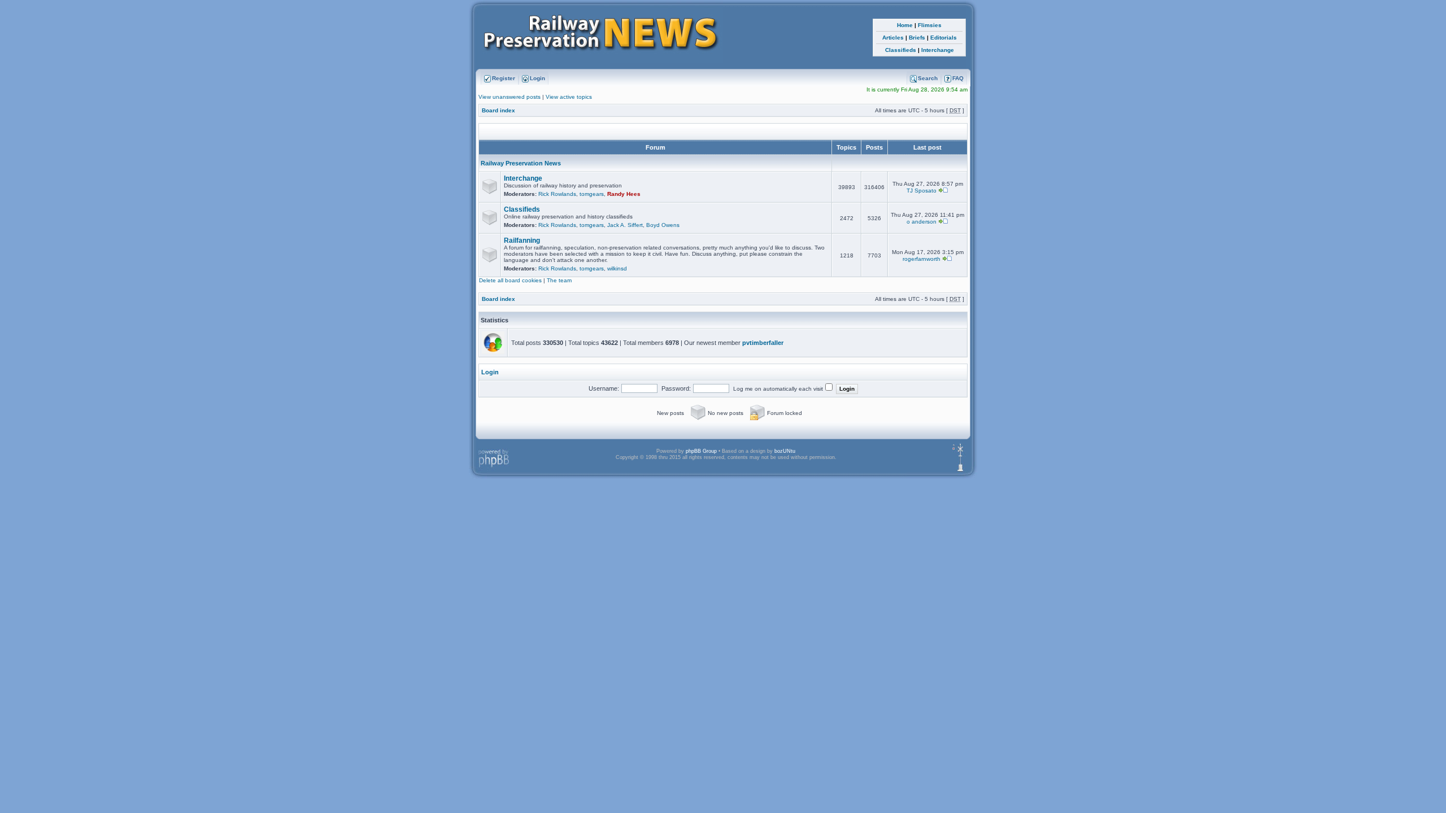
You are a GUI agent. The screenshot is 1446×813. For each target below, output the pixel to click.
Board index (498, 110)
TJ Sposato (922, 190)
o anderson (922, 221)
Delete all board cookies (510, 280)
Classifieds (900, 50)
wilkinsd (617, 268)
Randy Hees (624, 194)
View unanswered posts (509, 97)
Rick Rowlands (557, 194)
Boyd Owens (663, 225)
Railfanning (522, 240)
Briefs (917, 37)
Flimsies (930, 25)
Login (490, 372)
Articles (893, 37)
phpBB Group (701, 451)
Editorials (943, 37)
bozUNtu (784, 451)
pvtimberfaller (762, 342)
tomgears (592, 194)
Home (905, 25)
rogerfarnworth (921, 259)
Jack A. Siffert (625, 225)
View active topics (569, 97)
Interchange (937, 50)
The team (559, 280)
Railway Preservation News (520, 163)
